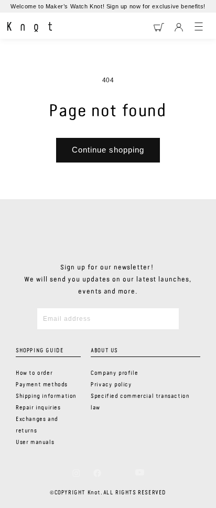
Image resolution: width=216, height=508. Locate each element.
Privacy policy (111, 384)
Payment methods (42, 384)
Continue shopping (108, 149)
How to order (34, 373)
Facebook (97, 473)
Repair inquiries (38, 407)
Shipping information (46, 396)
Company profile (114, 373)
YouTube (139, 472)
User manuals (35, 442)
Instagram (76, 473)
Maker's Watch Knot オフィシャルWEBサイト (29, 27)
